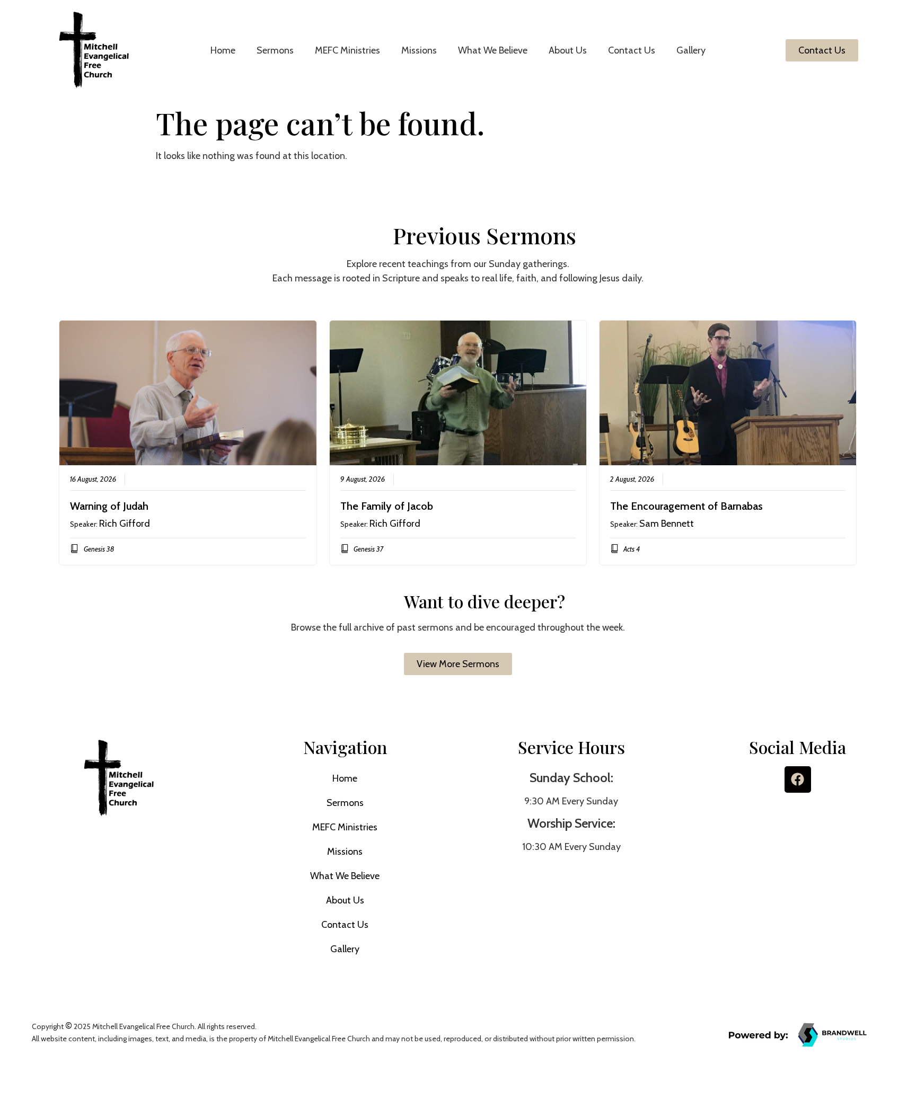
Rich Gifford (124, 523)
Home (222, 50)
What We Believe (492, 50)
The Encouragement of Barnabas (686, 506)
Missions (419, 50)
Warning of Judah (109, 506)
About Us (568, 50)
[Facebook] (798, 779)
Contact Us (631, 50)
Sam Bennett (666, 523)
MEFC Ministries (347, 50)
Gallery (691, 50)
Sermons (275, 50)
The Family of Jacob (386, 506)
